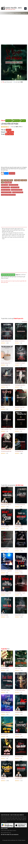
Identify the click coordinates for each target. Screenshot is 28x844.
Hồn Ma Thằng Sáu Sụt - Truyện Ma (20, 429)
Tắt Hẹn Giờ (12, 173)
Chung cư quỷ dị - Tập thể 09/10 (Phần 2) (20, 548)
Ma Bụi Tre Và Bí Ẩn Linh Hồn (20, 341)
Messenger (16, 120)
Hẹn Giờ (6, 173)
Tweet (23, 120)
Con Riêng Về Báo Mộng (20, 504)
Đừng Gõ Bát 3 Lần (19, 615)
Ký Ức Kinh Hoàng (19, 756)
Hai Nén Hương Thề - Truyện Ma (6, 363)
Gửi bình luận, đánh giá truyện (8, 274)
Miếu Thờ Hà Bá (4, 615)
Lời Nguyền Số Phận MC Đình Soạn (8, 194)
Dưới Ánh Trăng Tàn (5, 712)
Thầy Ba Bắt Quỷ (18, 526)
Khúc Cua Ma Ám (5, 548)
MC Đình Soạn (10, 132)
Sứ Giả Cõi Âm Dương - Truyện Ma (20, 690)
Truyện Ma (24, 13)
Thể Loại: (3, 129)
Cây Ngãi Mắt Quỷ (19, 451)
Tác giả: (3, 134)
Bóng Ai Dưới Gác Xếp (6, 593)
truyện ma (8, 129)
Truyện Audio (18, 13)
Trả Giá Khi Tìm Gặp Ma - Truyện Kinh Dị (20, 363)
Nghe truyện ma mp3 (6, 189)
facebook (9, 120)
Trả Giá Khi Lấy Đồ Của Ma (6, 451)
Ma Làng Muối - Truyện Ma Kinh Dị (20, 593)
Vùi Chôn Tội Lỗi (18, 778)
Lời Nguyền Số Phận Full (6, 192)
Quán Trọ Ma (18, 668)
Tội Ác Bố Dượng (19, 712)
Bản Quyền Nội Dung (6, 832)
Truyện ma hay (4, 184)
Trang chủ (11, 13)
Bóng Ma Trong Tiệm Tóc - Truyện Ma (20, 407)
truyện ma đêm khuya (13, 184)
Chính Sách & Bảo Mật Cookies (8, 830)
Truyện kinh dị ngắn (15, 187)
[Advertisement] (14, 29)
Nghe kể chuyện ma (5, 187)
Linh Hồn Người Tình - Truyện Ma (6, 385)
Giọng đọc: (3, 132)
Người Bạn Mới (18, 734)
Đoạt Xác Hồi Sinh (5, 526)
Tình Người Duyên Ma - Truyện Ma (20, 385)
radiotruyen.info (14, 840)
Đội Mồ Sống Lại (18, 570)
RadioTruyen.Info (9, 134)
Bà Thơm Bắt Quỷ (5, 668)
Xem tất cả (24, 321)
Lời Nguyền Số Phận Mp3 (17, 192)
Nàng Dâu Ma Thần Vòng (6, 504)
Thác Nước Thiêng (5, 690)
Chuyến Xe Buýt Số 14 (6, 341)
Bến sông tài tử (4, 734)
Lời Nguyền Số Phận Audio (17, 189)
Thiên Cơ (3, 778)
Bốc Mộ (2, 407)
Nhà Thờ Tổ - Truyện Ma (6, 570)
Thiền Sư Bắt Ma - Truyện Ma (6, 429)
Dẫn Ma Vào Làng (5, 756)
